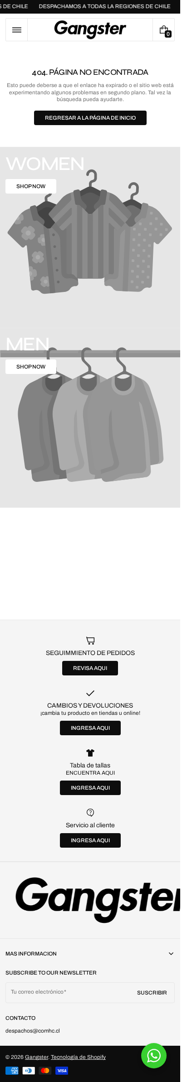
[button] (16, 30)
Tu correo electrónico (37, 992)
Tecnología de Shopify (78, 1057)
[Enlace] (90, 900)
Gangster (36, 1057)
